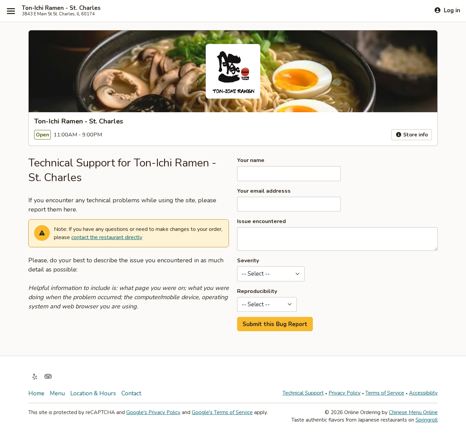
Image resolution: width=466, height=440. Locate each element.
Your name (250, 160)
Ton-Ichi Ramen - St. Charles (61, 8)
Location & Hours (93, 393)
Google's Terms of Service (222, 412)
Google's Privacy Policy (153, 412)
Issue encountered (261, 221)
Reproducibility (257, 291)
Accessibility (423, 393)
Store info (415, 134)
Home (36, 393)
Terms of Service (384, 393)
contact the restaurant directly (106, 237)
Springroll (427, 419)
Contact (131, 393)
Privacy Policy (345, 393)
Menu (57, 393)
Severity (248, 260)
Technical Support (303, 393)
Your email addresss (264, 191)
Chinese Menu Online (413, 412)
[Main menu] (11, 11)
